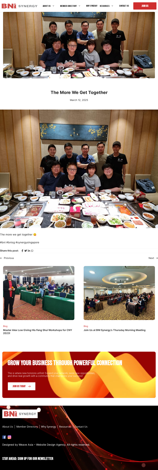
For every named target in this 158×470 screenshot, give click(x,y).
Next (151, 258)
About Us (47, 6)
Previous (9, 258)
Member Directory (68, 6)
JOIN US (144, 6)
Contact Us (124, 5)
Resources (105, 6)
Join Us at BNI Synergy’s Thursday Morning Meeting (115, 330)
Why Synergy (91, 5)
